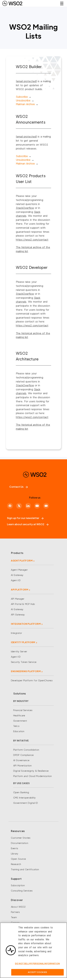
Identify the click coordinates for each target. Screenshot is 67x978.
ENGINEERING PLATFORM (26, 671)
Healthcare (19, 715)
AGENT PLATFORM (22, 560)
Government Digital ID (25, 802)
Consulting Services (22, 890)
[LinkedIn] (28, 506)
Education (18, 731)
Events (14, 848)
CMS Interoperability (24, 797)
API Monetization (22, 765)
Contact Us (16, 486)
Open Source (18, 858)
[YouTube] (37, 506)
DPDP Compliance (23, 755)
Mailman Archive (25, 104)
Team (14, 917)
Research (16, 864)
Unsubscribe (23, 100)
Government (20, 720)
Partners (15, 912)
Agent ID (16, 580)
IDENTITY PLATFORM (23, 642)
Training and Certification (25, 869)
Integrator (16, 633)
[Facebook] (10, 506)
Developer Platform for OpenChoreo (32, 680)
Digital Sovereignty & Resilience (31, 770)
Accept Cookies (37, 972)
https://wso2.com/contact (32, 239)
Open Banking (21, 792)
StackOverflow (25, 207)
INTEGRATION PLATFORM (26, 623)
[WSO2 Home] (12, 3)
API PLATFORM (19, 589)
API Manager (17, 598)
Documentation (19, 843)
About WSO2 (18, 906)
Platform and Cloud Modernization (32, 776)
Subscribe (22, 96)
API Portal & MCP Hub (23, 604)
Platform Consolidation (26, 749)
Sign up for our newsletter (23, 518)
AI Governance (21, 760)
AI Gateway (17, 575)
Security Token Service (23, 662)
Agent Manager (19, 569)
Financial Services (22, 710)
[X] (19, 506)
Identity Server (19, 651)
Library (14, 853)
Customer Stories (20, 837)
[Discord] (46, 506)
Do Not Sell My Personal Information (37, 963)
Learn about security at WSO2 (25, 524)
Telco (16, 726)
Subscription (18, 885)
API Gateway (18, 614)
